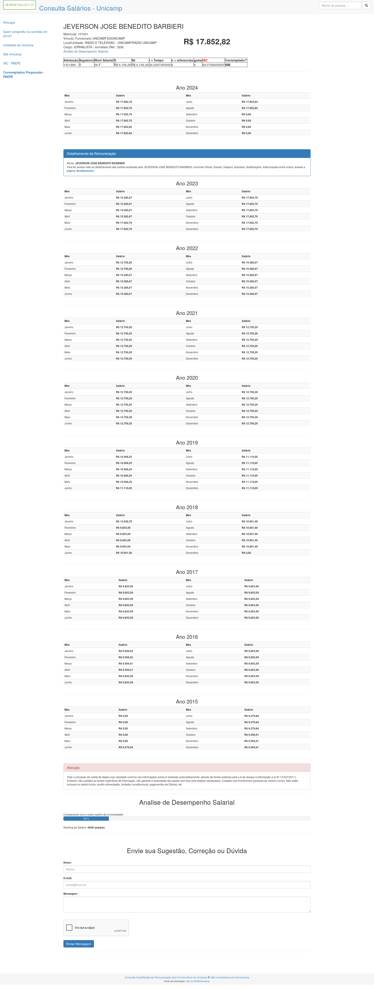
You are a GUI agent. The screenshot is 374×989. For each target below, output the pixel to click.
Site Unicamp (12, 54)
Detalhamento (85, 171)
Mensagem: (70, 894)
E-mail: (67, 878)
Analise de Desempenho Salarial (85, 51)
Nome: (67, 862)
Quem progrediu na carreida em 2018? (25, 33)
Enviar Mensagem (78, 944)
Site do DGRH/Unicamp (198, 981)
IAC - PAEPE (12, 63)
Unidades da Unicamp (18, 45)
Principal (9, 22)
